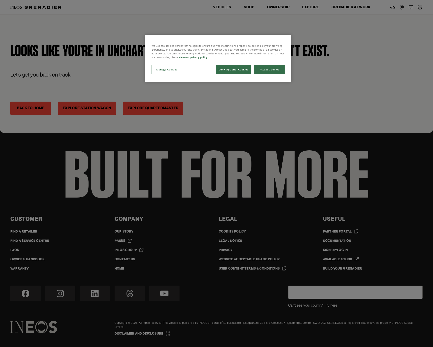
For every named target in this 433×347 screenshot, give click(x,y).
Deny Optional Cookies (233, 69)
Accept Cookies (269, 69)
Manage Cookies (166, 69)
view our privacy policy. (193, 57)
